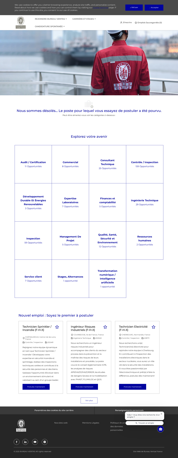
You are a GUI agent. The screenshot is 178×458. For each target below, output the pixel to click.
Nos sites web (61, 423)
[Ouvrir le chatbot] (160, 429)
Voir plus (89, 400)
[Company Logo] (21, 22)
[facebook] (16, 442)
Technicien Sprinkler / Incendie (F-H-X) (37, 328)
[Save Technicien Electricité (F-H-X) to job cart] (153, 327)
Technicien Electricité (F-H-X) (133, 328)
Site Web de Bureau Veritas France (147, 451)
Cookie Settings (100, 7)
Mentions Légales (90, 423)
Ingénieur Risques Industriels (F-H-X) (83, 328)
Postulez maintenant (36, 387)
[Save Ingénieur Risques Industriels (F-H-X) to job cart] (105, 327)
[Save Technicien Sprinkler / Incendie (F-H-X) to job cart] (57, 327)
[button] (126, 22)
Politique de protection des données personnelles (121, 426)
